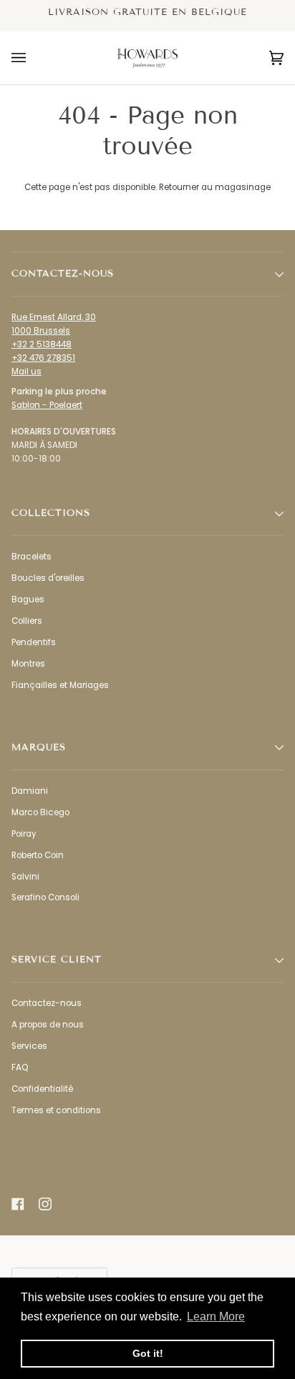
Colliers (26, 621)
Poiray (24, 834)
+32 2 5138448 (41, 344)
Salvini (25, 876)
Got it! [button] (147, 1353)
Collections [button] (50, 513)
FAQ (19, 1067)
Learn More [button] (216, 1316)
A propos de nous (47, 1024)
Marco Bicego (40, 812)
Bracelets (31, 556)
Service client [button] (56, 959)
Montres (28, 663)
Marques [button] (38, 747)
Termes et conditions (56, 1110)
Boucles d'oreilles (47, 578)
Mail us (26, 371)
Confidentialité (42, 1089)
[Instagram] (45, 1204)
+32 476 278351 (43, 358)
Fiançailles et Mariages (60, 685)
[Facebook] (17, 1204)
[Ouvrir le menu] (32, 57)
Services (29, 1046)
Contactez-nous (46, 1003)
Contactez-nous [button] (62, 273)
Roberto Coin (37, 855)
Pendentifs (33, 642)
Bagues (27, 599)
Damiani (29, 791)
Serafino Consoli (45, 897)
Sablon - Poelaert (46, 405)
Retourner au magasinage (215, 187)
